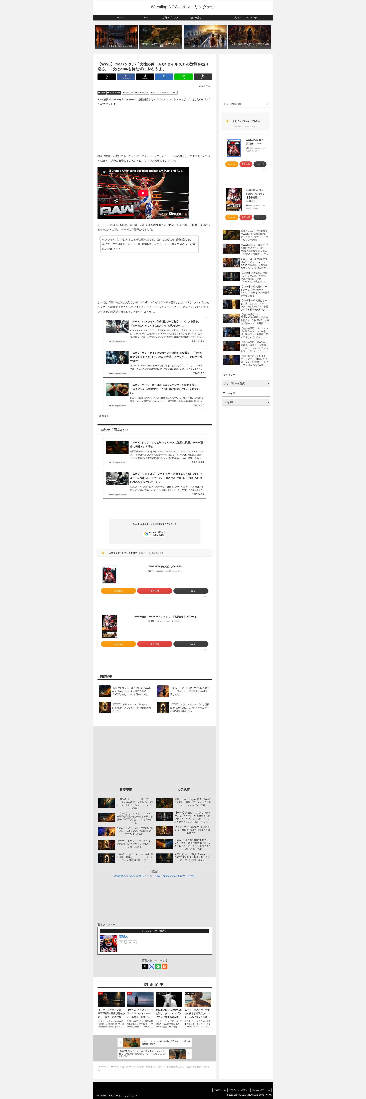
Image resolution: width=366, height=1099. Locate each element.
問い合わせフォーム (261, 1090)
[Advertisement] (155, 130)
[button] (203, 76)
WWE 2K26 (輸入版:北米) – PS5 (165, 566)
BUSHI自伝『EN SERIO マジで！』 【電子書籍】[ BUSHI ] (165, 616)
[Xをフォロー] (121, 942)
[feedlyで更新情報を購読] (130, 942)
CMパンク (129, 93)
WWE (103, 93)
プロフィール (220, 1090)
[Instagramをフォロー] (125, 942)
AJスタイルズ (143, 93)
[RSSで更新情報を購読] (135, 942)
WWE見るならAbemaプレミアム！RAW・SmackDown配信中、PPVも (154, 876)
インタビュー (115, 93)
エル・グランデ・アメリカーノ (165, 93)
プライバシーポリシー (239, 1090)
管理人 (123, 936)
